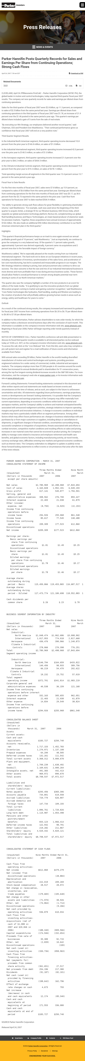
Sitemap (55, 1051)
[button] (82, 5)
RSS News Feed (68, 1038)
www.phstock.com (73, 326)
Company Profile (35, 1038)
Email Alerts (19, 1038)
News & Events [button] (44, 47)
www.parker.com (47, 375)
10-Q (5, 85)
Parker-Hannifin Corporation (38, 1046)
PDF (80, 86)
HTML (70, 86)
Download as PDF (77, 73)
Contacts (52, 1038)
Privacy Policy (32, 1051)
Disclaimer (44, 1051)
